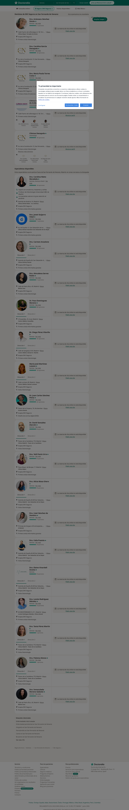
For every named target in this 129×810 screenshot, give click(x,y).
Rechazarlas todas (72, 105)
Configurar (41, 105)
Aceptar (85, 105)
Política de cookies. (44, 99)
